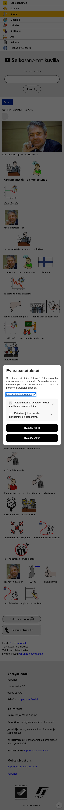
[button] (52, 404)
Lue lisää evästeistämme (19, 394)
